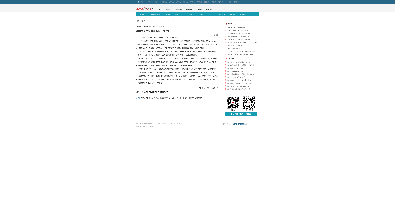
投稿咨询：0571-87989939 (241, 114)
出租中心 (143, 2)
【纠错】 (178, 98)
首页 (137, 2)
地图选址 (171, 2)
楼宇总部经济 (155, 14)
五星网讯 (143, 14)
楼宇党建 (209, 9)
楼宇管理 (233, 14)
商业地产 (178, 14)
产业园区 (189, 14)
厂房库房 (199, 2)
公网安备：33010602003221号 (146, 126)
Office (242, 14)
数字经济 (179, 9)
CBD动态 (200, 14)
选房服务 (222, 14)
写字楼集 (206, 2)
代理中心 (157, 2)
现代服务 (189, 9)
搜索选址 (164, 2)
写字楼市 (168, 14)
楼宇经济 (220, 2)
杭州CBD (211, 14)
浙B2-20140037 (163, 124)
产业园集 (213, 2)
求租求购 (185, 2)
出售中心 (150, 2)
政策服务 (199, 9)
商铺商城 (192, 2)
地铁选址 (178, 2)
